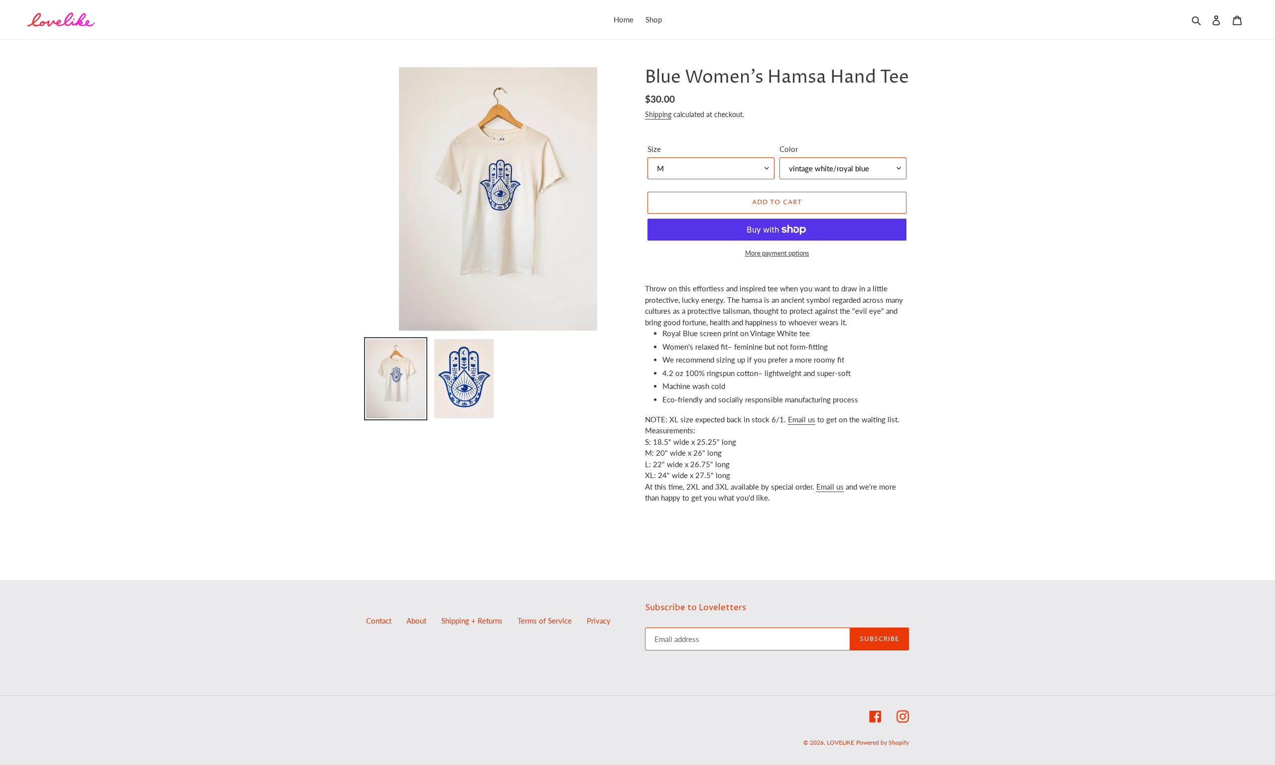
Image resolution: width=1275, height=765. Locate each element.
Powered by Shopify (882, 742)
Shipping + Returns (472, 620)
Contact (378, 620)
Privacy (599, 620)
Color (788, 148)
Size (654, 148)
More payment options (777, 253)
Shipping (658, 114)
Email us (801, 419)
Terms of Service (544, 620)
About (416, 620)
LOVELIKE (840, 742)
